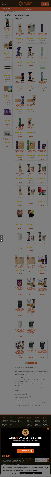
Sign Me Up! (25, 450)
